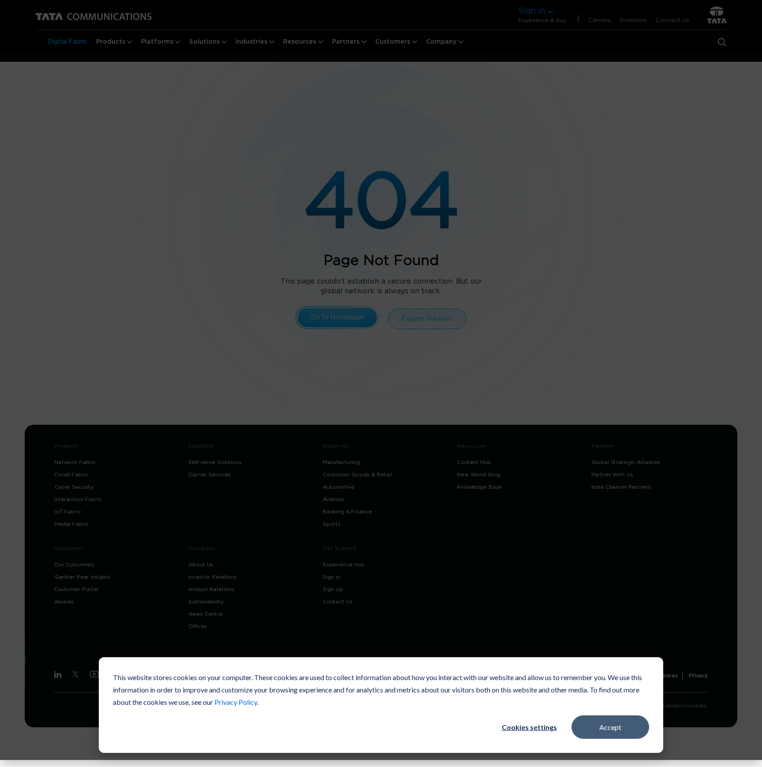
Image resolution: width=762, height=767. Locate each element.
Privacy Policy (235, 702)
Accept (610, 727)
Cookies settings (529, 727)
